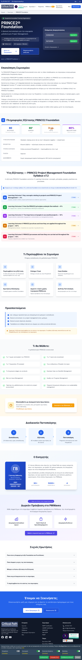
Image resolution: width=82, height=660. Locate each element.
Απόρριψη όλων (55, 657)
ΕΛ (75, 1)
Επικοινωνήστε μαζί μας (28, 51)
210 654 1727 (68, 625)
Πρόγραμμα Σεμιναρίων (28, 632)
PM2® (43, 634)
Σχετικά (24, 625)
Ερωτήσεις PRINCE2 (47, 643)
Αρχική (25, 6)
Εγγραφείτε (74, 35)
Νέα (69, 6)
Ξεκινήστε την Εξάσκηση (62, 405)
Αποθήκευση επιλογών (67, 657)
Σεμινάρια (32, 6)
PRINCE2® (45, 630)
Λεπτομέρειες (5, 653)
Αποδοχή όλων (44, 657)
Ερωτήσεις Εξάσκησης (59, 6)
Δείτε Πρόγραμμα (31, 610)
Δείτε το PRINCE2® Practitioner (9, 59)
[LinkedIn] (6, 637)
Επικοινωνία (76, 6)
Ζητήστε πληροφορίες (51, 47)
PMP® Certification (47, 625)
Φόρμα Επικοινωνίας (68, 630)
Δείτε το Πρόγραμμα (8, 51)
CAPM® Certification (47, 628)
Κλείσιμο (78, 657)
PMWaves (49, 6)
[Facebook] (2, 637)
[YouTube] (10, 637)
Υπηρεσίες (41, 6)
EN (80, 1)
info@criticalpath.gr (70, 628)
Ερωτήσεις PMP (46, 641)
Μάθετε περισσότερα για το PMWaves (40, 533)
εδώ (23, 647)
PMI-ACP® (45, 632)
